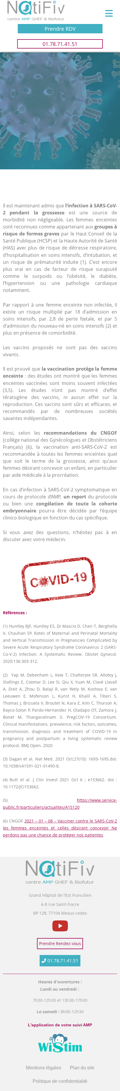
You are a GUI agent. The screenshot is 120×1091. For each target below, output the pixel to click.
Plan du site (82, 1067)
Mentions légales (43, 1067)
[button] (109, 13)
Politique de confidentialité (60, 1081)
